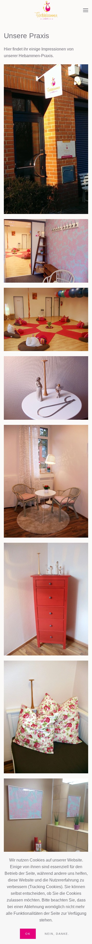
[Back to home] (45, 10)
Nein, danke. (57, 933)
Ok (27, 933)
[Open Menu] (85, 10)
